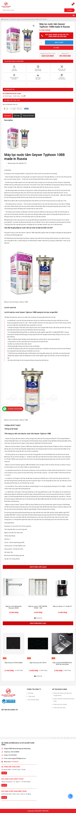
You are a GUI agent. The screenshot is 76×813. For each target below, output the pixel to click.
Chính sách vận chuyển (60, 704)
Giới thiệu (30, 693)
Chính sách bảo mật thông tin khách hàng (63, 700)
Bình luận (17, 115)
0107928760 (14, 761)
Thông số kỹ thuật (28, 115)
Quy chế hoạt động (33, 699)
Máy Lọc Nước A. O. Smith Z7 (62, 606)
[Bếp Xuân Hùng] (6, 4)
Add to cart (59, 42)
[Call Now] (4, 409)
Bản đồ (4, 773)
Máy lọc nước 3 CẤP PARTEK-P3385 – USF (37, 607)
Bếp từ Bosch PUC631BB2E (14, 663)
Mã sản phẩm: (12, 163)
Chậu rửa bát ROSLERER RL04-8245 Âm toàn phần (62, 663)
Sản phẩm (12, 19)
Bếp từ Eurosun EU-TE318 (38, 663)
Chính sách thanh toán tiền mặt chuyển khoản (62, 694)
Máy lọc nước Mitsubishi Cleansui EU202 (14, 607)
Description (7, 115)
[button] (34, 618)
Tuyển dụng (31, 696)
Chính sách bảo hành (59, 707)
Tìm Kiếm (69, 10)
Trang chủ (5, 19)
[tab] (7, 116)
